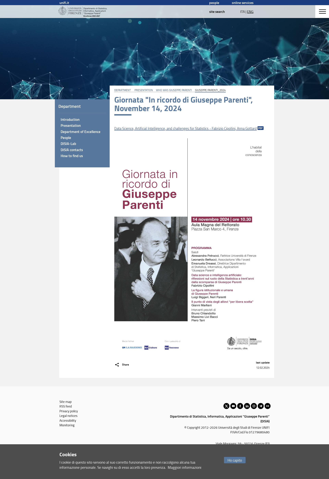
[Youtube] (233, 406)
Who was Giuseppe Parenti (174, 90)
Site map (65, 401)
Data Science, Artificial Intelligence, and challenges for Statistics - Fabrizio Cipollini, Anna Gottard (185, 128)
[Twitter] (226, 406)
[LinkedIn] (247, 406)
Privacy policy (68, 411)
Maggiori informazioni (184, 467)
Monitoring (67, 425)
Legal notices (68, 415)
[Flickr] (268, 406)
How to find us (72, 155)
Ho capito (235, 460)
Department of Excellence (80, 131)
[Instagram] (254, 406)
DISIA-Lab (68, 143)
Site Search (217, 11)
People (214, 2)
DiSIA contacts (72, 149)
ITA (242, 11)
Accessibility (67, 420)
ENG (250, 11)
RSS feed (65, 406)
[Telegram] (261, 406)
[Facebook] (240, 406)
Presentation (144, 90)
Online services (242, 2)
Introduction (70, 119)
